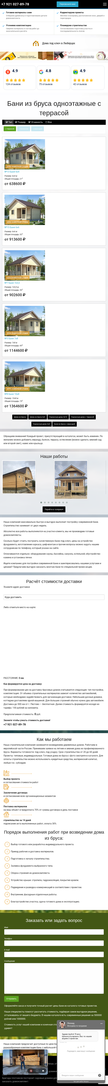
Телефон (8, 938)
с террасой (9, 129)
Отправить (11, 999)
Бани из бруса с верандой (64, 424)
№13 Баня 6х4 (11, 171)
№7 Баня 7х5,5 (12, 283)
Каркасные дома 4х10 (58, 417)
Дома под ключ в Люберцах (58, 43)
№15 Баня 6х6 (11, 227)
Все (49, 122)
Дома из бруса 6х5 (37, 417)
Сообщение (9, 961)
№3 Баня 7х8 (11, 338)
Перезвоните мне (67, 4)
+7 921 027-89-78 (15, 4)
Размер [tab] (21, 122)
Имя (6, 927)
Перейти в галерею (54, 509)
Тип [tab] (10, 122)
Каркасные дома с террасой (82, 417)
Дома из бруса (20, 417)
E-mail (7, 950)
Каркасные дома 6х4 (41, 424)
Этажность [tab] (37, 122)
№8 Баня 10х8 (11, 394)
